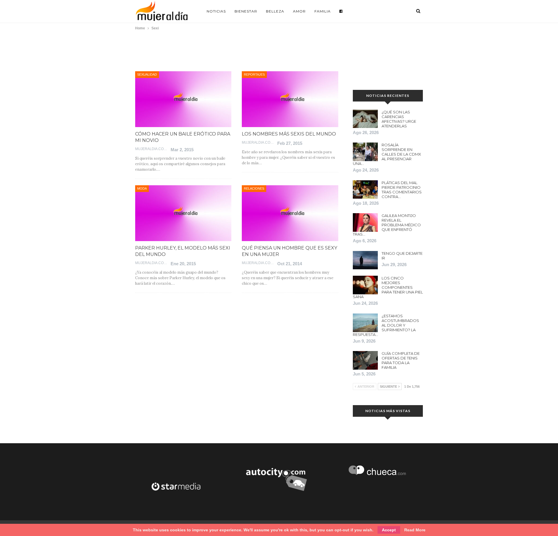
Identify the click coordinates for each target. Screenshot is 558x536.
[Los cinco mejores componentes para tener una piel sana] (365, 285)
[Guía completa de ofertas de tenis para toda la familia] (365, 360)
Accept (389, 530)
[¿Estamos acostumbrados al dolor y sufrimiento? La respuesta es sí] (365, 323)
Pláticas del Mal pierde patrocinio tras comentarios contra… (402, 189)
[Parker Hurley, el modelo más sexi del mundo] (183, 213)
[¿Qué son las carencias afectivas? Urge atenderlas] (365, 119)
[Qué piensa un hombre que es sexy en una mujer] (290, 213)
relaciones (254, 188)
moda (142, 188)
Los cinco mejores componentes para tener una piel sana (388, 287)
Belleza (275, 11)
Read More (414, 530)
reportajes (254, 74)
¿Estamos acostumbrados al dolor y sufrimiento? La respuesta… (386, 325)
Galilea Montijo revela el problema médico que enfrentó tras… (387, 224)
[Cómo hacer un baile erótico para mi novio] (183, 99)
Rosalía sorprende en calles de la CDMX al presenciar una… (387, 154)
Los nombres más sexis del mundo (289, 134)
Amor (299, 11)
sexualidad (147, 74)
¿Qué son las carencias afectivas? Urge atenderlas (399, 119)
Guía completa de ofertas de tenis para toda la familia (401, 360)
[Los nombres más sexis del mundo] (290, 99)
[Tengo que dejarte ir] (365, 260)
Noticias (216, 11)
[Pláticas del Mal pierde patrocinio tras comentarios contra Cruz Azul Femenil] (365, 189)
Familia (322, 11)
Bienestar (246, 11)
